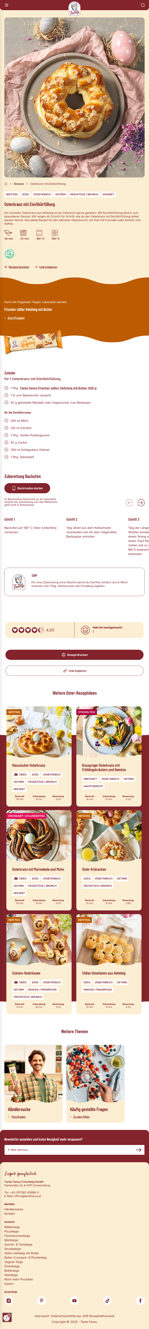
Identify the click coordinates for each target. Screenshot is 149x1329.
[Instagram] (8, 1300)
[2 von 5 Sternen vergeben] (21, 630)
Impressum (42, 1316)
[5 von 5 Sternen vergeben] (41, 630)
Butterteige (11, 1270)
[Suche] (143, 5)
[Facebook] (140, 1300)
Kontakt (9, 1213)
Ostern (60, 194)
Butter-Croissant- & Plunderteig (25, 1257)
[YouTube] (74, 1300)
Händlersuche (13, 1209)
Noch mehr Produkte (18, 1279)
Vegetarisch (42, 194)
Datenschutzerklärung (66, 1316)
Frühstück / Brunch (84, 194)
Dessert (108, 194)
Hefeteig (12, 194)
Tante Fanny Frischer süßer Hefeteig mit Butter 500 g (58, 388)
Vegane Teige (13, 1262)
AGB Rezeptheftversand (98, 1316)
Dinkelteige (12, 1266)
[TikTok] (107, 1300)
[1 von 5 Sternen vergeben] (15, 630)
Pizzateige (11, 1231)
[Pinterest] (41, 1300)
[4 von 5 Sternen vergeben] (34, 630)
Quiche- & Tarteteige (18, 1244)
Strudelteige (12, 1249)
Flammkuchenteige (17, 1236)
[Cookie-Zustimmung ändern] (7, 1317)
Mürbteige (11, 1240)
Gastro (8, 1283)
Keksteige (11, 1275)
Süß (25, 194)
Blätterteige (12, 1227)
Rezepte (19, 183)
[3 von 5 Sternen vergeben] (28, 630)
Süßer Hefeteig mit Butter (21, 1253)
